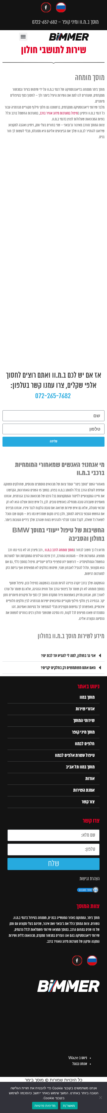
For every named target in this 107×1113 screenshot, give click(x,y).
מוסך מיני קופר (83, 732)
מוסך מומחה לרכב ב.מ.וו (59, 550)
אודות (90, 779)
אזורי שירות (85, 709)
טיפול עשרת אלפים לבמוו (75, 755)
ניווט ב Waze (77, 1058)
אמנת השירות (84, 790)
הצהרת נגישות (90, 878)
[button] (23, 37)
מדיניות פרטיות (45, 1106)
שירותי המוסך (84, 720)
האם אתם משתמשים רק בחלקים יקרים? (68, 668)
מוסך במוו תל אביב (80, 767)
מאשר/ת (69, 1106)
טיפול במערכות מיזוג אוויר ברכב (59, 113)
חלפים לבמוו (85, 744)
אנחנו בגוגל (79, 1064)
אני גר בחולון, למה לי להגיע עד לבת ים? (68, 656)
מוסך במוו (87, 697)
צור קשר (88, 802)
